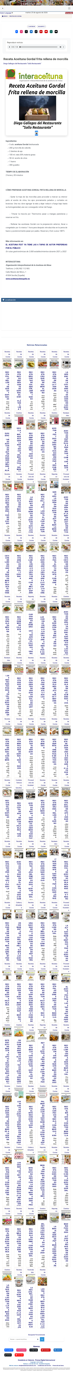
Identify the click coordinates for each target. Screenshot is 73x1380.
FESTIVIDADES (54, 1369)
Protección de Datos (58, 1365)
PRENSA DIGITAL (39, 1370)
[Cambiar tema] (3, 8)
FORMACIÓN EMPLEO (61, 1369)
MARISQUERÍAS (55, 1368)
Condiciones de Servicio (44, 1365)
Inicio (6, 16)
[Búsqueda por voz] (38, 1339)
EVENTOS (31, 1368)
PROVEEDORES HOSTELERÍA (8, 1369)
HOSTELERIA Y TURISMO (31, 1370)
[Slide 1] (36, 133)
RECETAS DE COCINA (33, 1369)
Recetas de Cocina (15, 16)
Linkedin (58, 1350)
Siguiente (41, 26)
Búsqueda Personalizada (36, 1335)
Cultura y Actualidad (19, 905)
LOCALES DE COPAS (62, 1368)
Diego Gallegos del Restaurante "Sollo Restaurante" (22, 64)
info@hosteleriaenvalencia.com (27, 1365)
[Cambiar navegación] (69, 8)
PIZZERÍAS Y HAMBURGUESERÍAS (46, 1368)
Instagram (22, 1350)
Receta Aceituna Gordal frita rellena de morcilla (35, 59)
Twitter (34, 1350)
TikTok (8, 1355)
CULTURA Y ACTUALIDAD (18, 1369)
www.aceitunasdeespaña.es (18, 279)
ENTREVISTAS (48, 1369)
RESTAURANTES (37, 1368)
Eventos (19, 413)
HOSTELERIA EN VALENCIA (47, 1370)
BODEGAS (68, 1368)
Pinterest (46, 1350)
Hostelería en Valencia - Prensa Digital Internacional (36, 1360)
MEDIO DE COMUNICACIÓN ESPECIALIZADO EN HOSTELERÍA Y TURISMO (16, 1368)
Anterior (32, 26)
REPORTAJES (26, 1369)
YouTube (20, 1355)
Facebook (9, 1350)
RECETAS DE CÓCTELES (41, 1369)
